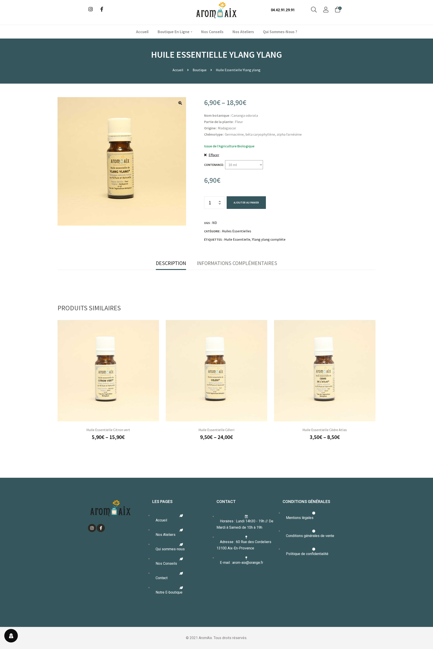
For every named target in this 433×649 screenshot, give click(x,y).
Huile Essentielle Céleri (216, 429)
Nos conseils (212, 31)
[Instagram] (90, 9)
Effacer (214, 155)
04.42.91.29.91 (283, 10)
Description (171, 263)
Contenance (213, 165)
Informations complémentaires (237, 263)
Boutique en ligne (173, 31)
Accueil (142, 31)
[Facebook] (101, 9)
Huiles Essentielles (236, 231)
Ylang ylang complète (269, 239)
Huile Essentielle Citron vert (108, 429)
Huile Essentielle (237, 239)
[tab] (171, 263)
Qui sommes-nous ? (280, 31)
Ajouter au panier (246, 202)
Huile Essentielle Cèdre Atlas (324, 429)
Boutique (200, 70)
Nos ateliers (243, 31)
